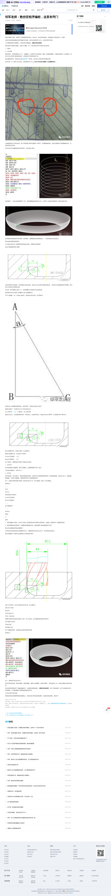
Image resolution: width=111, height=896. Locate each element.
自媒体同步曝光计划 (32, 849)
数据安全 (21, 881)
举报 (71, 20)
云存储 (20, 872)
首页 (3, 10)
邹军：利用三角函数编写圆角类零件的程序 (19, 749)
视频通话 (69, 875)
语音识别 (33, 877)
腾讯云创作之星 (54, 854)
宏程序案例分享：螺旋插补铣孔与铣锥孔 (18, 775)
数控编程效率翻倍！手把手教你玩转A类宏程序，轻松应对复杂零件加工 (26, 786)
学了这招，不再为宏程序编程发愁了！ (17, 738)
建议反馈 (87, 6)
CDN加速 (57, 875)
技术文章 (6, 849)
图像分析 (82, 875)
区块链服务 (45, 870)
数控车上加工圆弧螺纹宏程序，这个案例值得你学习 (21, 770)
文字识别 (57, 881)
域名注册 (21, 870)
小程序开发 (94, 881)
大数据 (81, 881)
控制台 (93, 6)
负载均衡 (33, 881)
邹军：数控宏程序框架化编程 (15, 780)
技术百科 (6, 861)
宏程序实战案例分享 (12, 764)
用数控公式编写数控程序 (14, 828)
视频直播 (33, 872)
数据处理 (25, 59)
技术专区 (6, 863)
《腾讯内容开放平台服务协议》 (58, 703)
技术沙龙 (6, 854)
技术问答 (6, 852)
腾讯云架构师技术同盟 (55, 852)
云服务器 (33, 870)
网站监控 (21, 882)
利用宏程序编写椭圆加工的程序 (15, 823)
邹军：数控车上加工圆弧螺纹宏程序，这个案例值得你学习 (23, 759)
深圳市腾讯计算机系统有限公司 (38, 891)
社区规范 (75, 849)
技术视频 (6, 856)
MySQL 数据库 (95, 875)
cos (15, 412)
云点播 (69, 881)
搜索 (93, 10)
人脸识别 (21, 875)
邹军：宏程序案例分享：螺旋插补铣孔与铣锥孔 (20, 754)
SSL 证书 (21, 877)
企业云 (44, 875)
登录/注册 (104, 6)
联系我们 (75, 854)
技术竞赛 (29, 856)
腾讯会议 (33, 875)
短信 (44, 881)
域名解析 (94, 870)
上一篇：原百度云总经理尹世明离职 (13, 713)
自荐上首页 (30, 854)
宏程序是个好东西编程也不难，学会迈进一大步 (20, 796)
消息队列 (57, 870)
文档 (82, 6)
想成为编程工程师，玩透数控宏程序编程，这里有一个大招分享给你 (25, 727)
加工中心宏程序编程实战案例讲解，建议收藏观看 (20, 743)
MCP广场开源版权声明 (78, 858)
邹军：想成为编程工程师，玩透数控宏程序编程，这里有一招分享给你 (26, 733)
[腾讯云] (5, 6)
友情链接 (75, 856)
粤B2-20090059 (59, 891)
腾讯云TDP (53, 856)
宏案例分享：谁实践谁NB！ (14, 791)
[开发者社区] (14, 6)
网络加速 (69, 870)
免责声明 (75, 852)
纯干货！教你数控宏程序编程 (15, 807)
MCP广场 (39, 10)
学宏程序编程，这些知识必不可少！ (17, 812)
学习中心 (6, 858)
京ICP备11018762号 (68, 893)
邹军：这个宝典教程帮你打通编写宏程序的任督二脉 (21, 817)
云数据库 (82, 870)
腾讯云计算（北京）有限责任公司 (46, 893)
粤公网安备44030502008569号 (72, 891)
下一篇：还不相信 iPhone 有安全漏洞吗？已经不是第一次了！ (19, 715)
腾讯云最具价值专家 (55, 849)
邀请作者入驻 (30, 852)
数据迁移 (33, 882)
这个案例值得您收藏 (12, 802)
